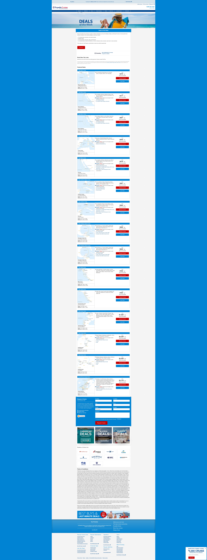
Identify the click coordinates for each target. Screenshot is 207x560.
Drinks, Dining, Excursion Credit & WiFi (102, 229)
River (97, 338)
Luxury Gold (119, 537)
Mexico (91, 537)
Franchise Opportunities (81, 547)
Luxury (97, 337)
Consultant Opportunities (81, 546)
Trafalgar (118, 534)
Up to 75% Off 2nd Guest (100, 184)
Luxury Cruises (93, 545)
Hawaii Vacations (106, 534)
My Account (140, 0)
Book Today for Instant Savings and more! (103, 166)
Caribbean (92, 534)
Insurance (105, 546)
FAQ (117, 543)
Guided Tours (119, 539)
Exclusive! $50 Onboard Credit (101, 162)
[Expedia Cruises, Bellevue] (69, 4)
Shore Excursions (106, 545)
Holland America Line (81, 536)
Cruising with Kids (120, 547)
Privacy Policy (114, 59)
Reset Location (105, 554)
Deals (106, 7)
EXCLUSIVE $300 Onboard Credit (102, 336)
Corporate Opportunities (81, 549)
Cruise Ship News (120, 546)
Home (78, 9)
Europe (91, 535)
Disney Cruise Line (80, 535)
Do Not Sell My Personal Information (95, 554)
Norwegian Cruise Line (81, 537)
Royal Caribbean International (82, 540)
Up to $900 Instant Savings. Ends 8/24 (102, 97)
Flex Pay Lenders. (109, 59)
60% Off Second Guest (100, 96)
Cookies (87, 554)
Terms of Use (118, 59)
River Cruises (92, 546)
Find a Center (146, 0)
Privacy (84, 554)
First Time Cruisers (120, 544)
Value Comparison (120, 545)
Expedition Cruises (93, 547)
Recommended (98, 186)
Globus (118, 533)
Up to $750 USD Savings (100, 185)
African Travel (119, 536)
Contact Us (127, 7)
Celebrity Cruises (80, 534)
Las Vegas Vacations (107, 535)
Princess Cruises (80, 539)
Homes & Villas (106, 539)
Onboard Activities (120, 549)
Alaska (91, 533)
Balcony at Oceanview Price (101, 140)
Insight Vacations (119, 535)
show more (98, 167)
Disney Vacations (106, 536)
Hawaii (91, 536)
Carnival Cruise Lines (81, 533)
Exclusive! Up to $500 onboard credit (102, 230)
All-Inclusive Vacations (107, 533)
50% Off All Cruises (99, 228)
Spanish (151, 0)
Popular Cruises (93, 544)
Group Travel (106, 537)
